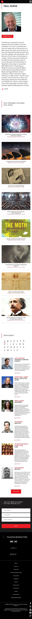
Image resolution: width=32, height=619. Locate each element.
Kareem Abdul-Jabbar (21, 379)
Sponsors (16, 566)
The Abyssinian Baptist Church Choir (21, 446)
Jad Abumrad (18, 422)
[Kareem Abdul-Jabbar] (7, 382)
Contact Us (16, 569)
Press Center (16, 575)
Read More (17, 373)
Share (6, 89)
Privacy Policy (16, 585)
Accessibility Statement (16, 597)
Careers (16, 582)
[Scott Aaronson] (7, 363)
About (16, 563)
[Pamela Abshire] (7, 406)
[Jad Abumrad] (7, 427)
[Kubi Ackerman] (7, 473)
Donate (16, 591)
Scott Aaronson (21, 360)
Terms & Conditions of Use (16, 572)
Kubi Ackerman (19, 468)
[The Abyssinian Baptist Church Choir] (7, 449)
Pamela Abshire (19, 401)
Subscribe (16, 578)
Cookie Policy (16, 594)
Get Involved (16, 588)
